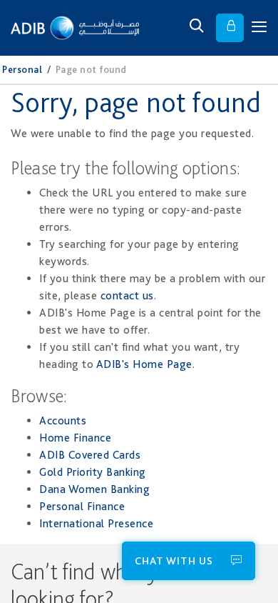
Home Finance (75, 437)
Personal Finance (82, 506)
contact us (127, 295)
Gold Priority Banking (92, 472)
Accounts (62, 420)
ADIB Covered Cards (89, 455)
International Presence (96, 523)
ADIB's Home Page (144, 364)
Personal (22, 69)
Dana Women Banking (94, 489)
